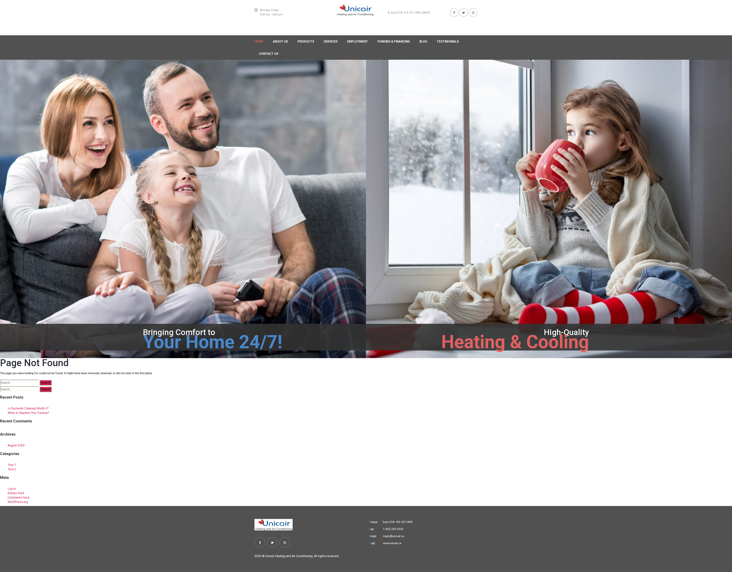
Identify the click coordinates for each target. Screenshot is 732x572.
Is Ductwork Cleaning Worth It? (28, 408)
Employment (357, 41)
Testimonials (448, 41)
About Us (280, 41)
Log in (12, 489)
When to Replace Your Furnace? (28, 413)
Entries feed (16, 493)
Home (258, 41)
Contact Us (268, 54)
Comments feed (18, 497)
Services (331, 41)
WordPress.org (18, 502)
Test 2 (12, 469)
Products (306, 41)
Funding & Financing (393, 41)
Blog (423, 41)
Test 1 (12, 465)
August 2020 (16, 445)
